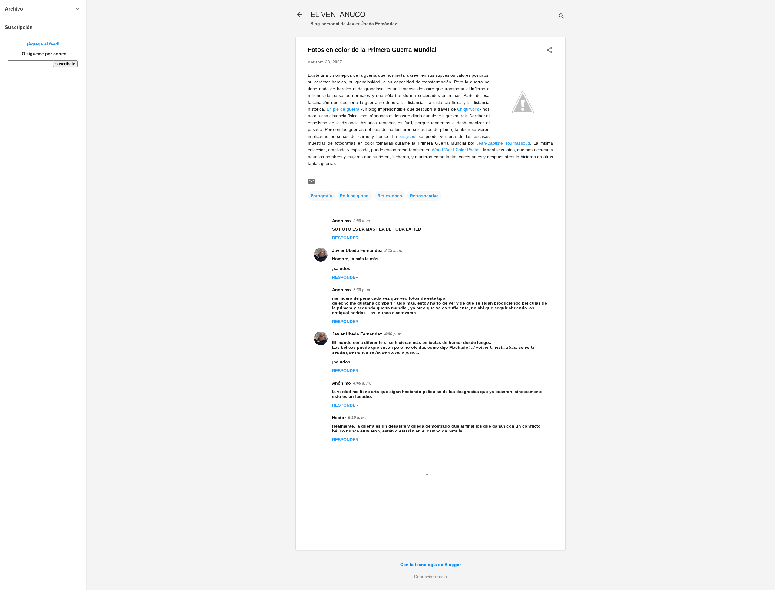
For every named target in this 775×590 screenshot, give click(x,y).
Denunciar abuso (430, 576)
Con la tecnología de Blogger (430, 564)
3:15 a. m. (393, 250)
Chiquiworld (468, 109)
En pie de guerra (343, 109)
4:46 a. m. (362, 383)
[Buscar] (561, 16)
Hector (339, 417)
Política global (355, 195)
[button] (549, 50)
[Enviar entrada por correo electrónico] (311, 183)
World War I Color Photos (456, 149)
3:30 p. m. (362, 290)
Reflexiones (390, 195)
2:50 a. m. (362, 220)
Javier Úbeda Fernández (357, 250)
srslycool (408, 136)
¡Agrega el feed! (43, 44)
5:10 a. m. (357, 417)
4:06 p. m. (393, 334)
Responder (345, 237)
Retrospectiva (424, 195)
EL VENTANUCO (338, 14)
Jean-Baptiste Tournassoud (503, 143)
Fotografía (321, 195)
